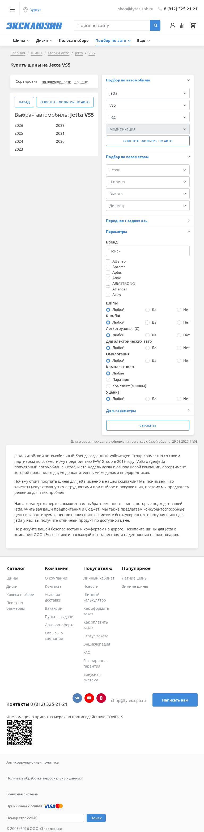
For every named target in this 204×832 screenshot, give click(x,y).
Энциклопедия (96, 644)
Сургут (35, 10)
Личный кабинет (98, 578)
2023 (19, 149)
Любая (118, 373)
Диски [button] (42, 40)
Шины (12, 578)
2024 (19, 141)
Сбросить (147, 425)
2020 (60, 141)
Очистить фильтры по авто (65, 102)
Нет (186, 309)
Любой (118, 309)
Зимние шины (135, 586)
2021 (60, 133)
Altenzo (119, 261)
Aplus (117, 272)
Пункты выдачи (59, 616)
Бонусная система (22, 793)
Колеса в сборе (74, 40)
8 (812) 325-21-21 (181, 8)
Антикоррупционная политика (32, 762)
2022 (60, 125)
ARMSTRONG (123, 283)
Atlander (119, 288)
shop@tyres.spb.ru (128, 700)
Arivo (116, 277)
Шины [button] (19, 40)
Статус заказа (95, 635)
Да (154, 309)
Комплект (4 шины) (129, 385)
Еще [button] (141, 40)
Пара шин (120, 379)
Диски (12, 586)
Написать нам (175, 700)
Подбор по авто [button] (111, 40)
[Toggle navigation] (12, 9)
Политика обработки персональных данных (44, 778)
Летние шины (134, 578)
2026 (19, 125)
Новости (91, 586)
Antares (118, 266)
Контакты (53, 586)
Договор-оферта (60, 624)
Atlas (116, 294)
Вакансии (53, 608)
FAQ (87, 652)
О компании (56, 578)
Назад (24, 102)
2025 (19, 133)
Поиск (96, 817)
